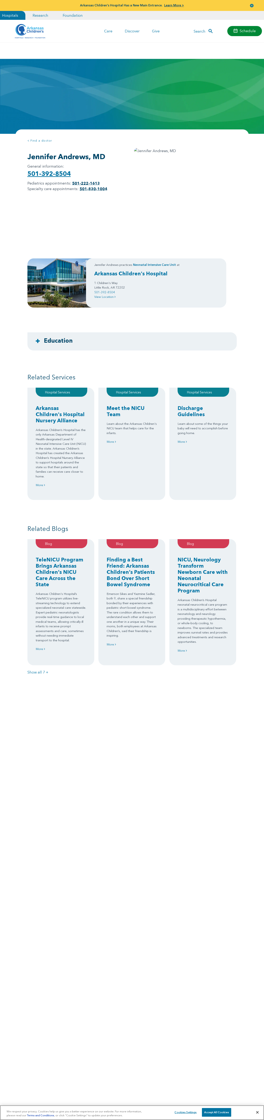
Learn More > (174, 5)
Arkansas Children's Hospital (130, 273)
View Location (104, 297)
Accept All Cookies (216, 1112)
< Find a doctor (39, 140)
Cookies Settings (185, 1112)
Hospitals (10, 15)
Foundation (73, 15)
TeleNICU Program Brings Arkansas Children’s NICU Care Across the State (59, 571)
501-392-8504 (49, 174)
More (40, 485)
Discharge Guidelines (191, 411)
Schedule (248, 30)
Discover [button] (132, 31)
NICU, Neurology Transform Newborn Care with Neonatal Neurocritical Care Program (203, 575)
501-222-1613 (86, 183)
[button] (252, 5)
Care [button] (108, 31)
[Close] (257, 1112)
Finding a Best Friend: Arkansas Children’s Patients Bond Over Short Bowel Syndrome (131, 571)
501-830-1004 (93, 188)
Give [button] (156, 31)
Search (199, 31)
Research (40, 15)
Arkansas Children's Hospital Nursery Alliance (60, 414)
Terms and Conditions (40, 1115)
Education (58, 340)
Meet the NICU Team (126, 411)
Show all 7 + (37, 672)
